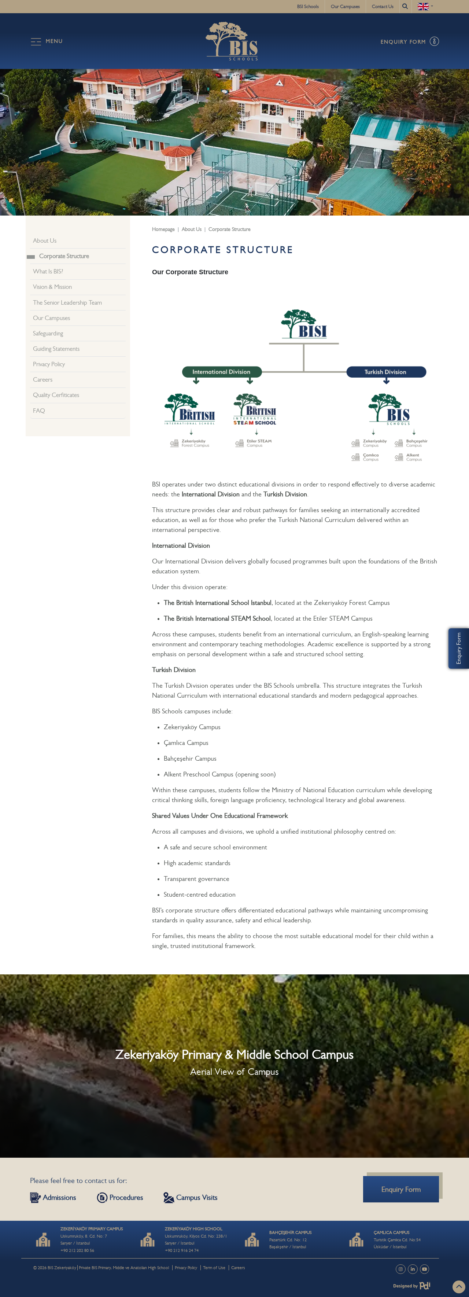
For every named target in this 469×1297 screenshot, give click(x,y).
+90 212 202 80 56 (77, 1250)
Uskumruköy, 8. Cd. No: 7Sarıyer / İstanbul (91, 1236)
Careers (42, 379)
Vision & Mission (52, 286)
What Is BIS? (48, 271)
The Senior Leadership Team (67, 302)
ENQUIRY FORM (404, 42)
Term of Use (214, 1267)
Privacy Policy (49, 364)
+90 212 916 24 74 (182, 1250)
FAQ (39, 410)
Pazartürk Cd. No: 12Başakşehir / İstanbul (290, 1239)
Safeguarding (48, 333)
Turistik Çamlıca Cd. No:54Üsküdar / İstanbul (397, 1239)
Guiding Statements (56, 348)
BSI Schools (308, 6)
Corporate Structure (64, 256)
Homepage (163, 229)
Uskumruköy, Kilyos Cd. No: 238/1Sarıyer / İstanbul (196, 1236)
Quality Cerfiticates (56, 395)
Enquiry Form (458, 648)
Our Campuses (345, 6)
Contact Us (383, 6)
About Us (44, 240)
